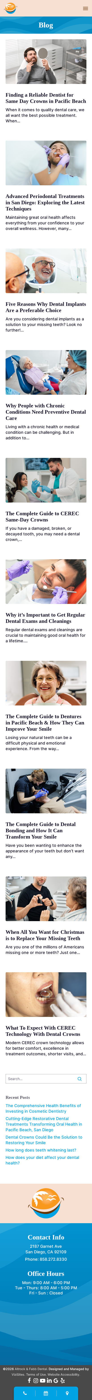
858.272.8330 (53, 1259)
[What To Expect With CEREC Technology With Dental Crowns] (46, 994)
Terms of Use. (36, 1374)
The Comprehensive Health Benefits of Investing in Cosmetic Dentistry (43, 1108)
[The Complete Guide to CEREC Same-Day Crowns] (46, 480)
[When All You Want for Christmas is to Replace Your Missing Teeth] (46, 898)
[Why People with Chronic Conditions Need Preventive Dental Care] (46, 372)
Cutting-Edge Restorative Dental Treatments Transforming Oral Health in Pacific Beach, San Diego (44, 1124)
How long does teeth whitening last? (41, 1150)
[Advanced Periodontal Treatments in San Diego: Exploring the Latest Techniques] (46, 163)
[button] (85, 8)
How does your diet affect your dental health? (42, 1160)
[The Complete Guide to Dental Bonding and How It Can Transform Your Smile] (46, 791)
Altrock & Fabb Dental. (31, 1369)
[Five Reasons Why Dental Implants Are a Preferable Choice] (46, 270)
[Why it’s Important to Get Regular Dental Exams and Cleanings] (46, 581)
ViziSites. (18, 1374)
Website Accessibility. (64, 1374)
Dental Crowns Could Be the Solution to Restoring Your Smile (44, 1140)
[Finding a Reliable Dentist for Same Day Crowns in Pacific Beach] (46, 61)
